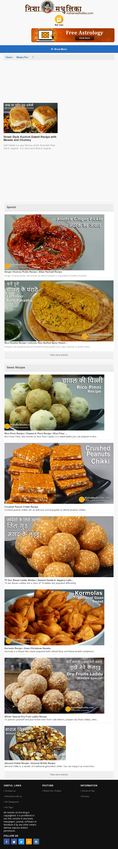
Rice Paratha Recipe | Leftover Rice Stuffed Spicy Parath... (35, 342)
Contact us (10, 790)
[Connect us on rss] (29, 841)
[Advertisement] (59, 83)
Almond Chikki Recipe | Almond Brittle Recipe (29, 763)
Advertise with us (13, 796)
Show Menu (60, 49)
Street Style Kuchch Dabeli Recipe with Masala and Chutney (30, 138)
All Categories (12, 801)
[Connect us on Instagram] (36, 841)
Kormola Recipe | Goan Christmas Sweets (27, 648)
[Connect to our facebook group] (14, 841)
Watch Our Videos (52, 790)
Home (9, 57)
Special (11, 207)
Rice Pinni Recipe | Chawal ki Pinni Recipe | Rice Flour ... (35, 433)
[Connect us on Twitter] (21, 841)
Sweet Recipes (16, 367)
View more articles (59, 354)
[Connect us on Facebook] (7, 841)
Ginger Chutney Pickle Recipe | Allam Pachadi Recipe (33, 271)
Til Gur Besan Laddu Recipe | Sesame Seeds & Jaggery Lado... (38, 580)
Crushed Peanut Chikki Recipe (21, 506)
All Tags (9, 807)
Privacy (85, 796)
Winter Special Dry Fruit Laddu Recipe (25, 716)
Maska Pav (22, 57)
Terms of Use (88, 790)
